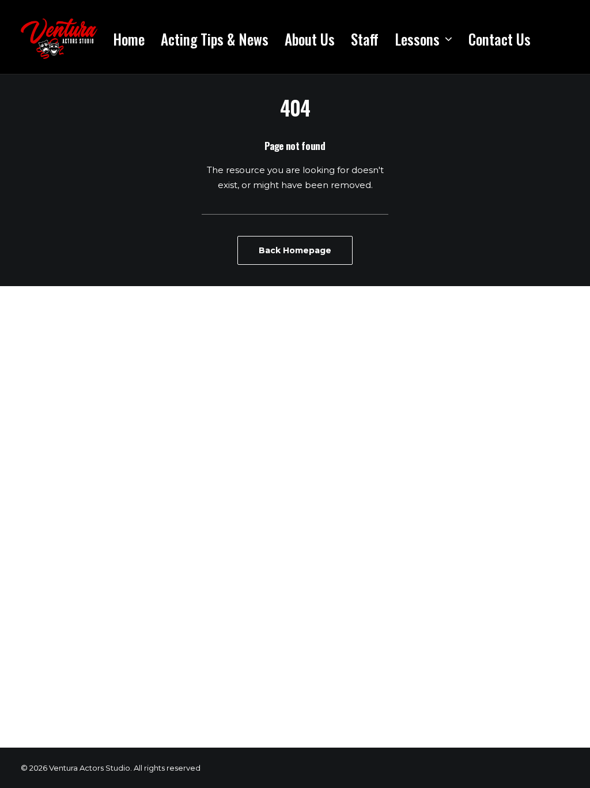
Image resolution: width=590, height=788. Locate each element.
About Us (310, 39)
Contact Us (499, 39)
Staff (365, 39)
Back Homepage (295, 250)
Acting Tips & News (214, 39)
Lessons (417, 39)
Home (129, 39)
